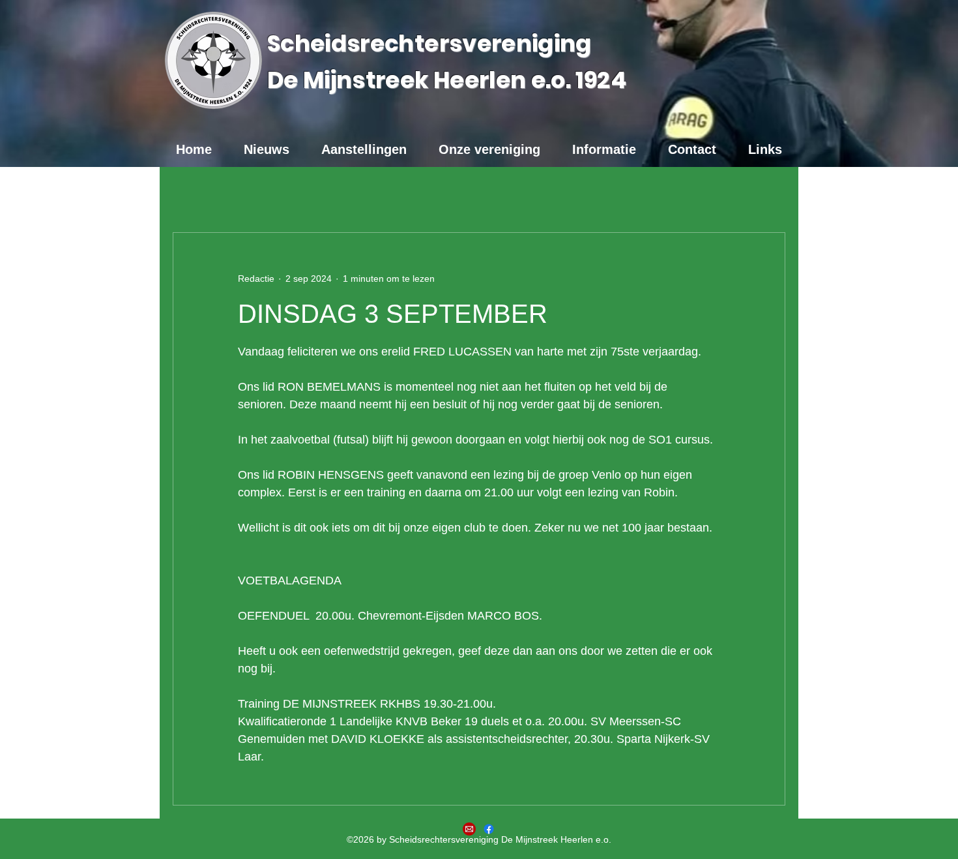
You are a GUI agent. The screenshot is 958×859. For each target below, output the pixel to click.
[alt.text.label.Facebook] (488, 829)
